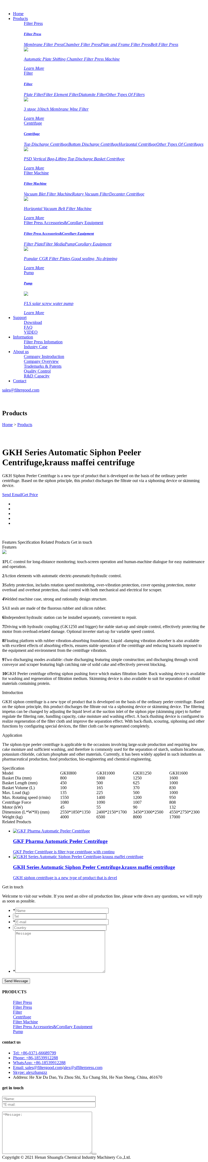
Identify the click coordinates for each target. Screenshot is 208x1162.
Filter (28, 73)
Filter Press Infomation (43, 342)
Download (33, 322)
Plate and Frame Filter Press (125, 44)
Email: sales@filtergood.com (37, 1067)
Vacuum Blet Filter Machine (48, 194)
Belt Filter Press (164, 44)
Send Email (12, 494)
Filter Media (54, 244)
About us (21, 351)
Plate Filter (33, 94)
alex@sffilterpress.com (82, 1067)
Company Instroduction (44, 356)
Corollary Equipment (93, 244)
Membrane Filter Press (43, 44)
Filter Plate (33, 244)
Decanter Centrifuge (126, 194)
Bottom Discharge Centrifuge (93, 144)
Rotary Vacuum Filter (90, 194)
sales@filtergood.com (20, 390)
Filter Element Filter (61, 94)
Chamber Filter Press (81, 44)
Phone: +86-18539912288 (35, 1057)
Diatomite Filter (92, 94)
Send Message (16, 981)
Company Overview (41, 361)
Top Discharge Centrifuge (46, 144)
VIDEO (31, 332)
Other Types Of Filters (125, 94)
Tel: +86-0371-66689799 (34, 1053)
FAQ (28, 327)
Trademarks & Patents (42, 366)
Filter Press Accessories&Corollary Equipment (63, 222)
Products (20, 18)
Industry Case (35, 346)
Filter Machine (36, 173)
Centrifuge (33, 123)
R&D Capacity (37, 376)
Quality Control (37, 371)
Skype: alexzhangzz (30, 1072)
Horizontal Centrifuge (137, 144)
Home (18, 13)
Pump (70, 244)
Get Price (30, 494)
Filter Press (33, 23)
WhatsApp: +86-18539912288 (39, 1062)
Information (23, 337)
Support (20, 317)
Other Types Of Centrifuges (179, 144)
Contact (19, 381)
